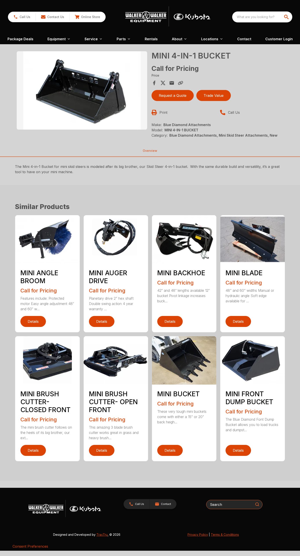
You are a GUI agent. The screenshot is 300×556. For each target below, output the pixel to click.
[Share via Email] (171, 83)
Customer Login (279, 39)
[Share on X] (163, 83)
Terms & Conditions (225, 534)
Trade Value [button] (214, 95)
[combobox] (262, 17)
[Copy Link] (180, 83)
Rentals (151, 39)
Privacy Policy (198, 534)
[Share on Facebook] (154, 83)
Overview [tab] (150, 150)
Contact (244, 39)
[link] (87, 17)
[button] (22, 17)
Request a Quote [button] (172, 95)
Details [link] (33, 321)
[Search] (257, 504)
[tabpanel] (82, 91)
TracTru (102, 534)
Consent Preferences (30, 546)
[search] (287, 17)
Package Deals (20, 39)
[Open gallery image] (82, 90)
